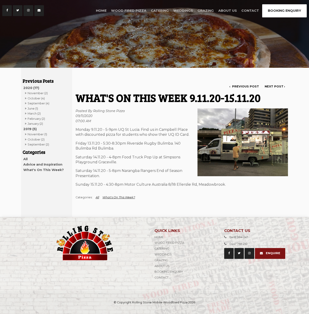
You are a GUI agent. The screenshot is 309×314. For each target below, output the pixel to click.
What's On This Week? (43, 170)
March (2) (34, 113)
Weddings (183, 11)
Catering (160, 11)
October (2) (36, 139)
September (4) (38, 103)
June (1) (33, 108)
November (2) (38, 93)
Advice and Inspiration (42, 164)
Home (101, 11)
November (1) (37, 134)
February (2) (36, 118)
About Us (227, 11)
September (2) (38, 144)
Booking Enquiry (284, 11)
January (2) (35, 123)
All (25, 159)
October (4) (36, 98)
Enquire (273, 253)
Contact (250, 11)
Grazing (205, 11)
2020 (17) (31, 88)
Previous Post (245, 86)
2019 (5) (30, 129)
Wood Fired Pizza (128, 11)
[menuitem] (186, 237)
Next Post (274, 86)
